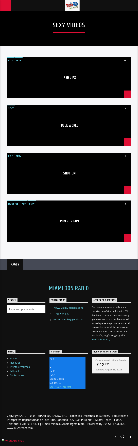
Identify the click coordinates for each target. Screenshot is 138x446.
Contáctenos (17, 375)
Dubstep (13, 203)
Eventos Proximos (20, 366)
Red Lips (70, 78)
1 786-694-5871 (62, 313)
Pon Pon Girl (69, 221)
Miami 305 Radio (69, 288)
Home (13, 358)
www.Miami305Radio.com (68, 307)
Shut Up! (70, 173)
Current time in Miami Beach (110, 360)
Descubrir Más (100, 339)
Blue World (70, 125)
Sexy (18, 60)
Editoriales (15, 371)
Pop (10, 60)
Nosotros (15, 362)
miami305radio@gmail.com (68, 319)
